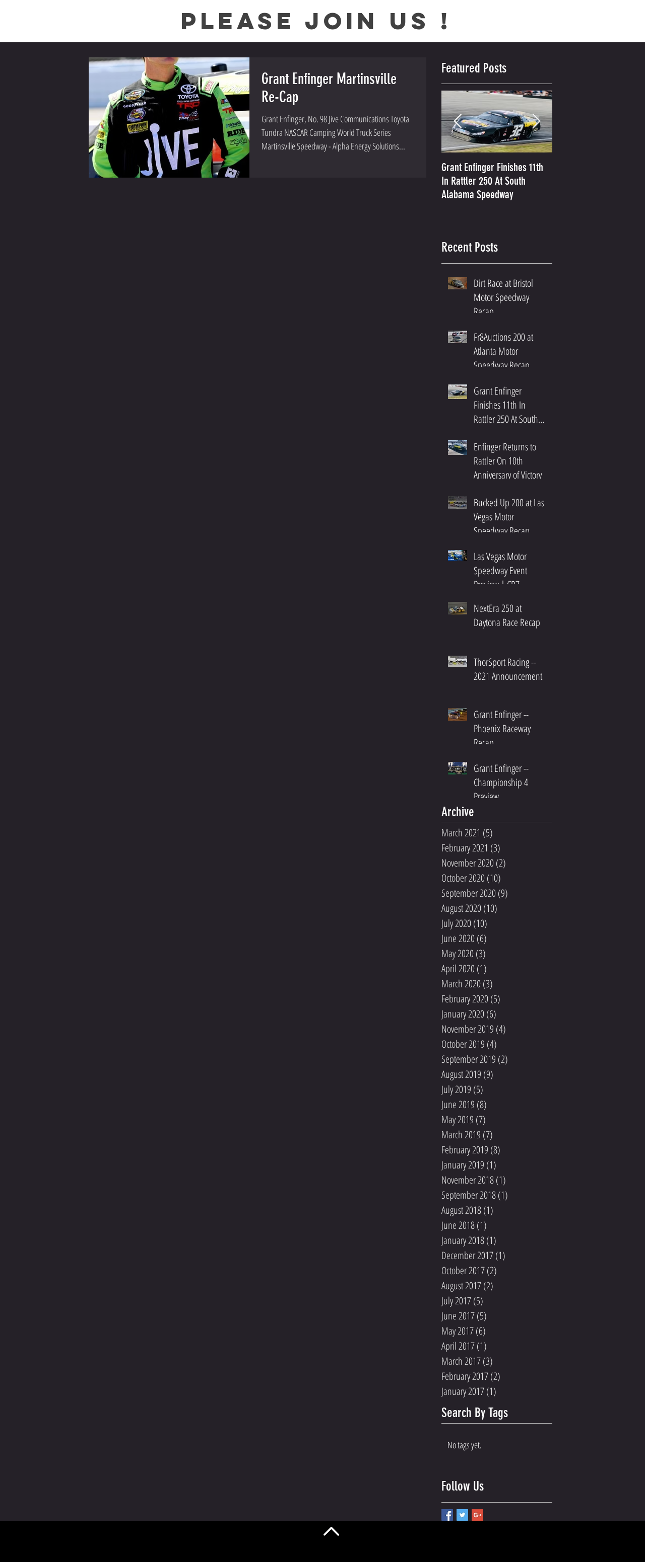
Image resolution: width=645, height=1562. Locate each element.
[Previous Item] (457, 122)
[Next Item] (536, 122)
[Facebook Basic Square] (447, 1515)
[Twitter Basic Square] (462, 1515)
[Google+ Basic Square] (477, 1515)
